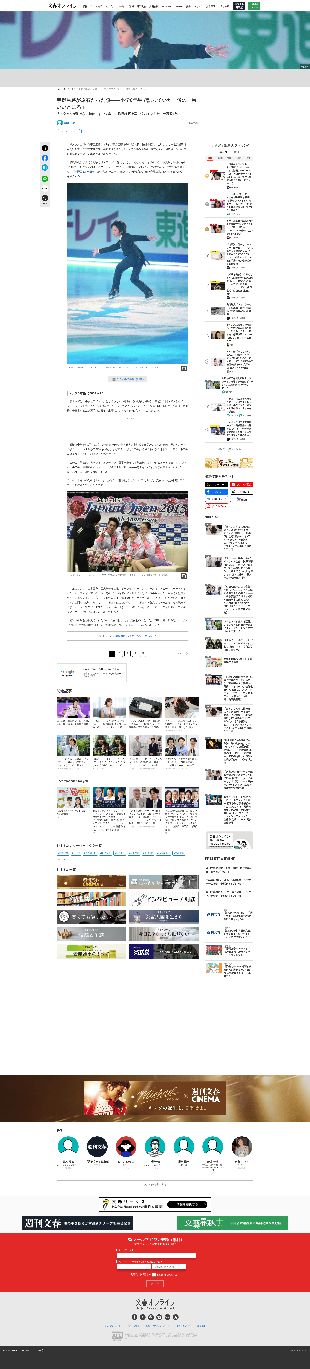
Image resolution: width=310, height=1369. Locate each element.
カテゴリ (109, 6)
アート (85, 131)
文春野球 (210, 6)
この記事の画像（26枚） (130, 379)
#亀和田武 (148, 853)
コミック (198, 6)
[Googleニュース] (159, 1317)
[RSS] (176, 1317)
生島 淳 (233, 371)
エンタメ (67, 89)
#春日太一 (63, 859)
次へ (179, 653)
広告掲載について (112, 1326)
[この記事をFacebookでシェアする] (45, 158)
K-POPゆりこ (235, 187)
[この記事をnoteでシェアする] (44, 189)
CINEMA (178, 6)
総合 (236, 152)
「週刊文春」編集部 (237, 268)
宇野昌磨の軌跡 (84, 171)
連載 (131, 6)
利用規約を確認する (141, 1274)
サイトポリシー (183, 1326)
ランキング (96, 6)
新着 (85, 6)
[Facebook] (134, 1317)
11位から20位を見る (229, 449)
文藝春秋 (153, 6)
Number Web (10, 1350)
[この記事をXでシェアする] (45, 149)
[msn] (167, 1317)
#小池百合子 (163, 853)
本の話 (39, 1350)
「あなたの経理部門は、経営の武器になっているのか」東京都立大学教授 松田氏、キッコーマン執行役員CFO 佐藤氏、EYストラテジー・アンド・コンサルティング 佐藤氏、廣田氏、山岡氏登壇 (181, 821)
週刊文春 (141, 6)
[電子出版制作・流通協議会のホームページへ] (117, 1336)
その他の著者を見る (155, 1184)
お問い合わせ (133, 1326)
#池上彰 (76, 853)
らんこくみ (234, 415)
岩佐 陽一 (233, 345)
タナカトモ (247, 415)
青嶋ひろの (69, 123)
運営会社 (201, 1326)
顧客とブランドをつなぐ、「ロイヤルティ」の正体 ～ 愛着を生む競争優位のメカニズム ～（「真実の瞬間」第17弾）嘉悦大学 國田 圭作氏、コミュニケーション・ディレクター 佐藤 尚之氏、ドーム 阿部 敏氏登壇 (109, 821)
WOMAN (166, 6)
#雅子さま (105, 853)
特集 (121, 6)
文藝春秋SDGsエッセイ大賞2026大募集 (71, 813)
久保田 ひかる (235, 214)
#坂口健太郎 (90, 853)
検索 (227, 6)
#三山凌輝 (179, 853)
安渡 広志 (228, 392)
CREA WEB (26, 1350)
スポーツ (75, 131)
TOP (58, 89)
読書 (188, 6)
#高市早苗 (63, 853)
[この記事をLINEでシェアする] (45, 179)
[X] (143, 1317)
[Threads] (151, 1317)
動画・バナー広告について (158, 1326)
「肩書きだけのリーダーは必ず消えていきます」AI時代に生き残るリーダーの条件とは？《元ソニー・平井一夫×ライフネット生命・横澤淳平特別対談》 (145, 818)
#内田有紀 (134, 853)
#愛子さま (120, 853)
